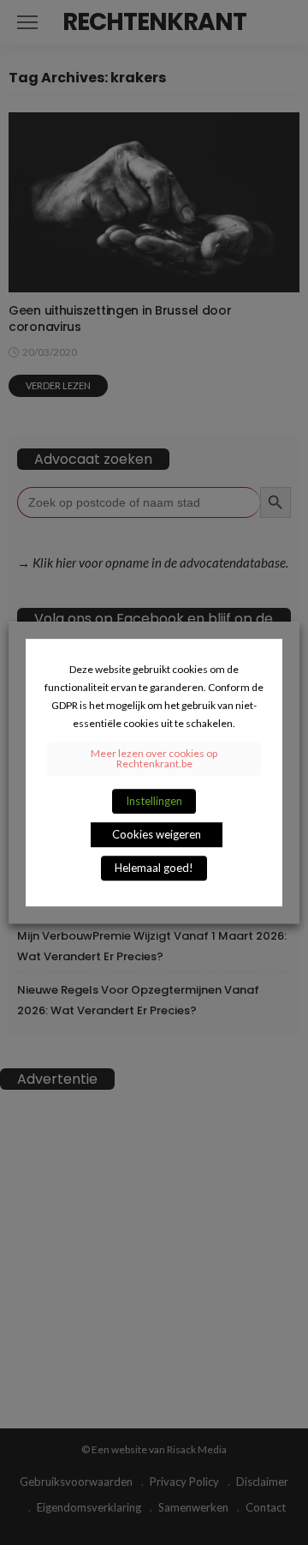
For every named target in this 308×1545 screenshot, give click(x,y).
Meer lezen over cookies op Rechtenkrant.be (154, 758)
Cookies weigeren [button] (156, 834)
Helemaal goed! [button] (154, 868)
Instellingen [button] (154, 801)
